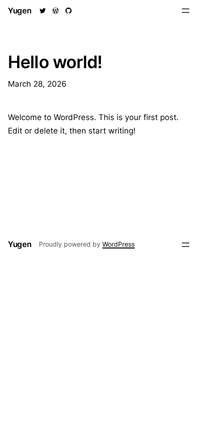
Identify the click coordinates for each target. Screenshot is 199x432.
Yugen (19, 10)
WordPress (118, 244)
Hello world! (55, 62)
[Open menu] (185, 10)
